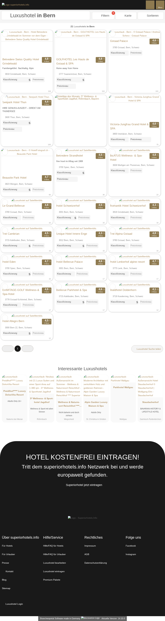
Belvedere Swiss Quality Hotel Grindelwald (20, 61)
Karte (127, 15)
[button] (8, 348)
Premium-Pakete (51, 579)
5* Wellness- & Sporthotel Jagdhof (41, 400)
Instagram (131, 554)
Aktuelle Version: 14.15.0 (113, 618)
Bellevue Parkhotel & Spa (71, 290)
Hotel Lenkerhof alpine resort (127, 261)
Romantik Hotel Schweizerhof (128, 205)
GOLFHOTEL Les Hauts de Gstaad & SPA (72, 61)
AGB (86, 554)
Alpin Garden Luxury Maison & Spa (96, 404)
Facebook (131, 545)
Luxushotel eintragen (54, 571)
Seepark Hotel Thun (14, 102)
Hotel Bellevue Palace (69, 261)
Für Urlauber (8, 554)
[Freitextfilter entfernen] (150, 4)
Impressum (90, 545)
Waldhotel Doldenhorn (123, 290)
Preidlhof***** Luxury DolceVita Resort (14, 393)
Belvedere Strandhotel (69, 155)
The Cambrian (10, 233)
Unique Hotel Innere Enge (71, 233)
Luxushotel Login (14, 604)
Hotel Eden (9, 261)
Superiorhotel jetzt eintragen (84, 485)
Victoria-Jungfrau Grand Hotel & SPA (129, 126)
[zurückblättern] (9, 43)
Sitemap (6, 588)
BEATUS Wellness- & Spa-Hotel (126, 157)
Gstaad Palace (119, 41)
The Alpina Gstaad (121, 233)
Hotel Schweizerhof (68, 205)
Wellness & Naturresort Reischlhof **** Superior (69, 405)
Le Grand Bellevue (13, 205)
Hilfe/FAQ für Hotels (53, 545)
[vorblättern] (45, 43)
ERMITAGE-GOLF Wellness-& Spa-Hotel (20, 292)
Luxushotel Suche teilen (148, 349)
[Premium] (158, 371)
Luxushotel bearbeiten (54, 563)
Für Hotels (7, 545)
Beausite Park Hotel (14, 177)
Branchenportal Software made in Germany (59, 618)
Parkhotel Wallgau (123, 387)
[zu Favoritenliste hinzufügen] (5, 34)
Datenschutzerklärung (95, 563)
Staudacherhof (150, 402)
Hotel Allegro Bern (13, 321)
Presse (5, 563)
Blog (4, 579)
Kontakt (9, 571)
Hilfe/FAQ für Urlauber (54, 554)
